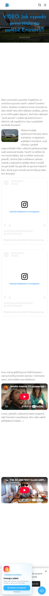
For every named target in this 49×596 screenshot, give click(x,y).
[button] (39, 5)
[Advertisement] (24, 71)
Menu (45, 5)
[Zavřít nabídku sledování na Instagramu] (29, 566)
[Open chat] (42, 590)
